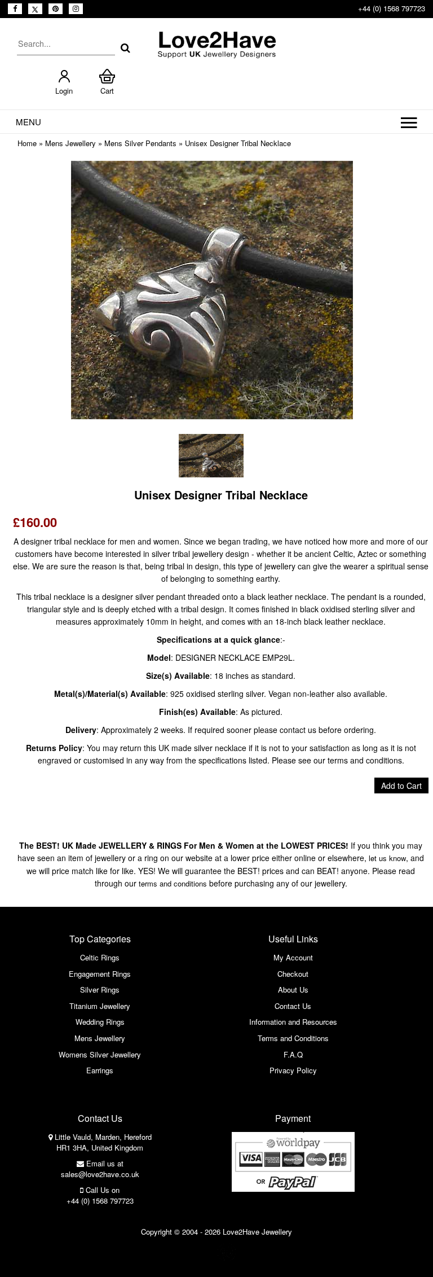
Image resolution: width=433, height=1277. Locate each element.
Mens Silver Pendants (140, 143)
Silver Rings (100, 989)
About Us (293, 989)
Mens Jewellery (70, 143)
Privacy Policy (293, 1070)
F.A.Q (293, 1054)
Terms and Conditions (293, 1038)
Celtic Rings (100, 957)
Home (27, 143)
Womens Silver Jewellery (100, 1054)
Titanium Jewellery (99, 1005)
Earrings (99, 1070)
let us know (387, 858)
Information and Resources (293, 1021)
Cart (107, 90)
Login (64, 90)
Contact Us (293, 1005)
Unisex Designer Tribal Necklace (238, 143)
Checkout (292, 973)
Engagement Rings (100, 973)
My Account (293, 957)
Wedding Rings (100, 1021)
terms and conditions (173, 883)
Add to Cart (401, 785)
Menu (28, 122)
